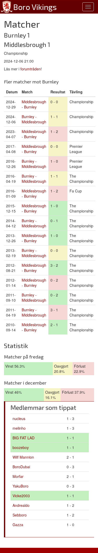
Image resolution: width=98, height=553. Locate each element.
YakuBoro (20, 486)
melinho (19, 428)
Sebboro (20, 515)
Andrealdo (21, 505)
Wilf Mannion (23, 457)
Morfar (18, 476)
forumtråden (30, 68)
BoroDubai (21, 466)
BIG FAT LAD (23, 437)
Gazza (18, 524)
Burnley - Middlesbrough (34, 119)
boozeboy (21, 447)
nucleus (19, 418)
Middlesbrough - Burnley (34, 104)
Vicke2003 (21, 495)
